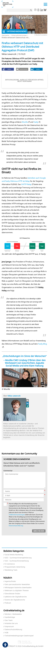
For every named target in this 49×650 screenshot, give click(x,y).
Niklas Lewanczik (14, 396)
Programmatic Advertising (15, 567)
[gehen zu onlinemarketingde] (35, 10)
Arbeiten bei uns (11, 623)
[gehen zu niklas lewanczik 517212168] (27, 403)
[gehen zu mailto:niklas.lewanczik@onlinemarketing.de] (27, 400)
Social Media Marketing (14, 555)
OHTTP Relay (26, 184)
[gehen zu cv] (27, 406)
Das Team (9, 620)
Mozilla (25, 122)
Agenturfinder (10, 581)
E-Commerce (10, 564)
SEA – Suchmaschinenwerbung (17, 561)
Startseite (5, 35)
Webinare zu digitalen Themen (17, 591)
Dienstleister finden (12, 594)
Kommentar (8, 471)
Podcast (8, 603)
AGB (6, 633)
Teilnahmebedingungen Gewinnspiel (19, 636)
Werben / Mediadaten (13, 614)
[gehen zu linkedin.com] (41, 10)
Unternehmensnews (19, 35)
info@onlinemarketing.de (17, 515)
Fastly (36, 122)
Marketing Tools (11, 570)
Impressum (9, 627)
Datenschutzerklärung (16, 526)
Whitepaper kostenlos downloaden (18, 588)
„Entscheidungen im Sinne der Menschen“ (24, 356)
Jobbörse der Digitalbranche (16, 597)
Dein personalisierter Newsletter (17, 584)
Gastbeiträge (10, 617)
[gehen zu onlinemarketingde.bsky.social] (45, 10)
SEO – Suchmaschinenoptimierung (18, 558)
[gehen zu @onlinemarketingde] (38, 10)
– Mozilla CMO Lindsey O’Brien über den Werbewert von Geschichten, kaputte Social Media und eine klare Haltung (25, 363)
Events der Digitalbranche (15, 600)
